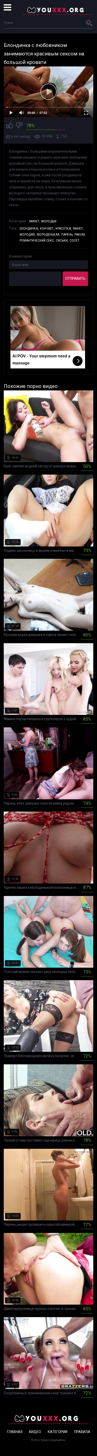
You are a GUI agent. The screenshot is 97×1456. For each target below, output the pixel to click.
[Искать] (89, 23)
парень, (67, 234)
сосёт (74, 240)
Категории (57, 1432)
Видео (35, 1432)
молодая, (28, 234)
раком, (80, 234)
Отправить (75, 279)
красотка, (63, 228)
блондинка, (29, 228)
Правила (82, 1432)
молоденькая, (48, 234)
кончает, (47, 228)
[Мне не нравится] (19, 126)
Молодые (49, 221)
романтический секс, (37, 240)
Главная (14, 1432)
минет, (78, 228)
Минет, (34, 221)
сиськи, (62, 240)
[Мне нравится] (9, 126)
